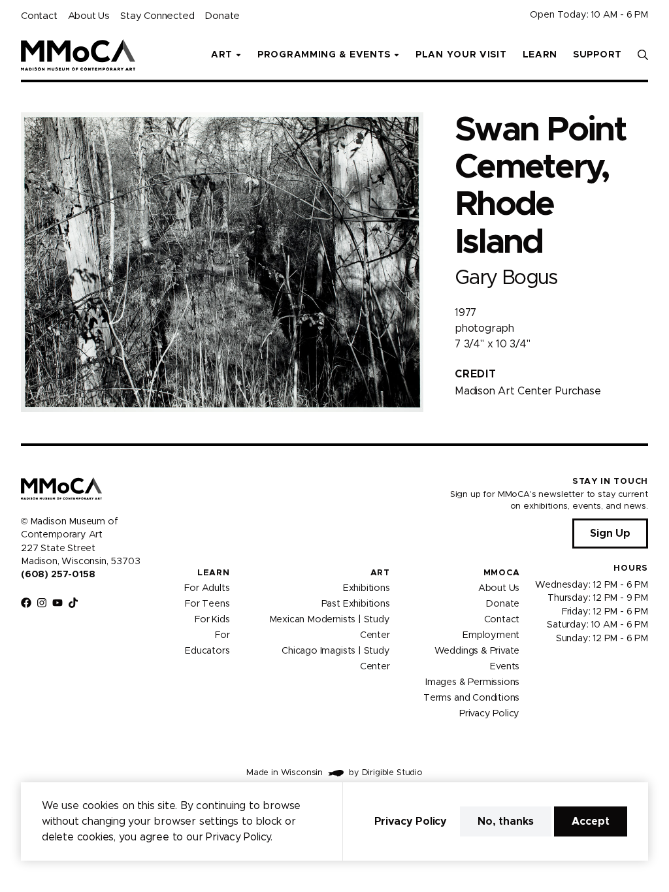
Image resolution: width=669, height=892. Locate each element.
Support (597, 54)
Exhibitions (366, 588)
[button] (643, 55)
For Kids (212, 619)
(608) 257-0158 (58, 574)
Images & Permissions (472, 682)
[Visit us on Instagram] (42, 602)
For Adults (206, 588)
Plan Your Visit (461, 54)
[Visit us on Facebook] (26, 602)
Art (380, 573)
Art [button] (222, 54)
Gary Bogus (506, 278)
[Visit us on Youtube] (57, 602)
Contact (39, 16)
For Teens (207, 604)
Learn (540, 54)
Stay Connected (157, 16)
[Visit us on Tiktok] (73, 602)
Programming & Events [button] (324, 54)
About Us (89, 16)
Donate (222, 16)
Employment (491, 635)
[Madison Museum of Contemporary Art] (78, 55)
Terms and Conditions (471, 698)
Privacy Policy (489, 713)
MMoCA (501, 573)
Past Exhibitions (355, 604)
